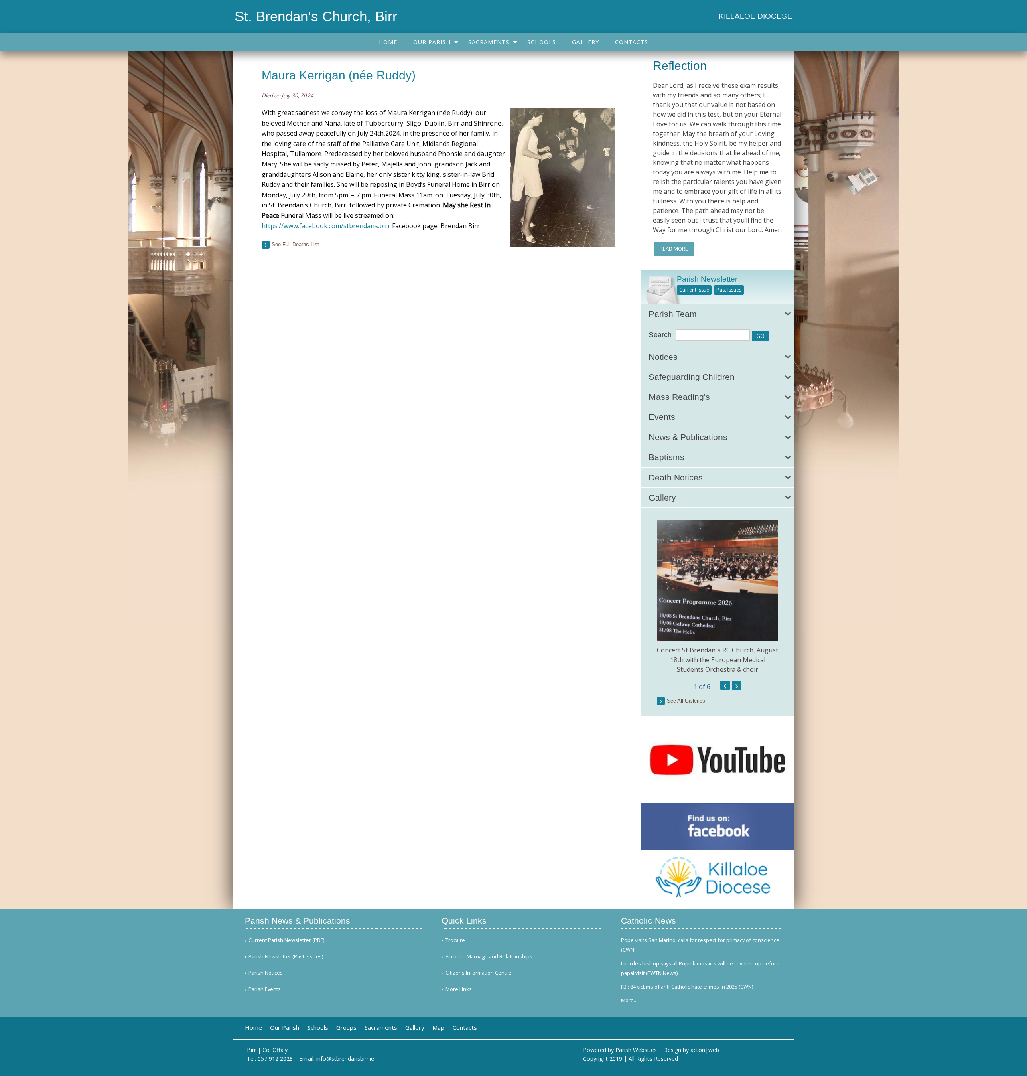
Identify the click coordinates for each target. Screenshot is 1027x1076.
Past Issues (728, 289)
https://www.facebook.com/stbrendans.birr (327, 225)
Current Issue (694, 289)
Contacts (631, 42)
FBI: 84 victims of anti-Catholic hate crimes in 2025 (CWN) (687, 986)
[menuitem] (388, 42)
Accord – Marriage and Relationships (488, 956)
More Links (458, 989)
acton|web (704, 1050)
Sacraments (488, 42)
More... (629, 1000)
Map (438, 1028)
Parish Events (264, 989)
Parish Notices (265, 972)
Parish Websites (636, 1050)
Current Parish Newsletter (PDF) (286, 940)
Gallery (585, 42)
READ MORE (674, 248)
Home (388, 42)
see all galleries (686, 701)
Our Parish (432, 42)
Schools (541, 42)
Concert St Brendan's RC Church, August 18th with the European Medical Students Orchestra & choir (717, 660)
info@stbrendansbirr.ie (345, 1058)
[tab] (717, 314)
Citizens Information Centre (478, 972)
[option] (717, 597)
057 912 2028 (275, 1058)
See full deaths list (295, 244)
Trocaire (455, 940)
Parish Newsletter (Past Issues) (285, 956)
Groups (346, 1028)
